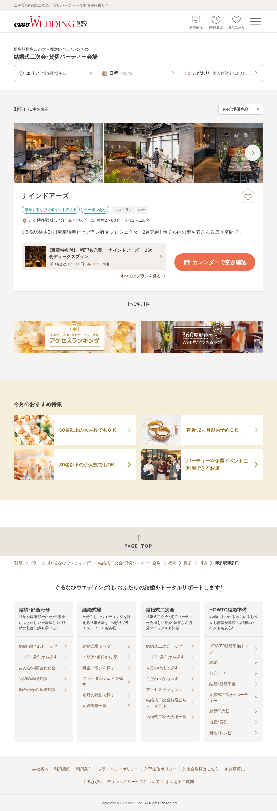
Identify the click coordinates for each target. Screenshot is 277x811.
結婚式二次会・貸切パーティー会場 (129, 563)
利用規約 (62, 769)
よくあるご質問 (180, 781)
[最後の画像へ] (253, 153)
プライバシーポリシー (118, 769)
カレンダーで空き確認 (220, 262)
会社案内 (40, 769)
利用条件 (84, 769)
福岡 (172, 563)
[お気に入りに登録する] (248, 196)
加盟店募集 (235, 769)
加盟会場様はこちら (200, 769)
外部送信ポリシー (160, 769)
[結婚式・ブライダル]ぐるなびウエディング (52, 563)
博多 (188, 563)
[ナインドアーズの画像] (138, 153)
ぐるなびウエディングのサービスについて (121, 781)
